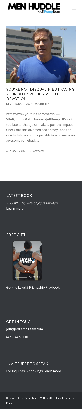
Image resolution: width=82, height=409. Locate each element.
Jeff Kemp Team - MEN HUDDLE (37, 397)
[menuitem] (74, 8)
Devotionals (15, 103)
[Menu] (74, 8)
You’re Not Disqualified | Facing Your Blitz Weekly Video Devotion (40, 94)
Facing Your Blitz (37, 103)
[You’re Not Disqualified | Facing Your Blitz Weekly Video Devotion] (41, 54)
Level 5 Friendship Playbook (39, 287)
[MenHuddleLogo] (34, 8)
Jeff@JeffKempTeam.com (25, 329)
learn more (52, 371)
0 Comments (37, 151)
